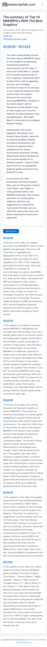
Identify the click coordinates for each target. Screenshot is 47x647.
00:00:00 (9, 46)
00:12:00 (7, 562)
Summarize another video (15, 39)
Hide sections (11, 231)
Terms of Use (34, 640)
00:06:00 (8, 400)
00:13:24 (24, 46)
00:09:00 (8, 492)
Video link (7, 36)
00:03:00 (8, 320)
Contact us (26, 642)
